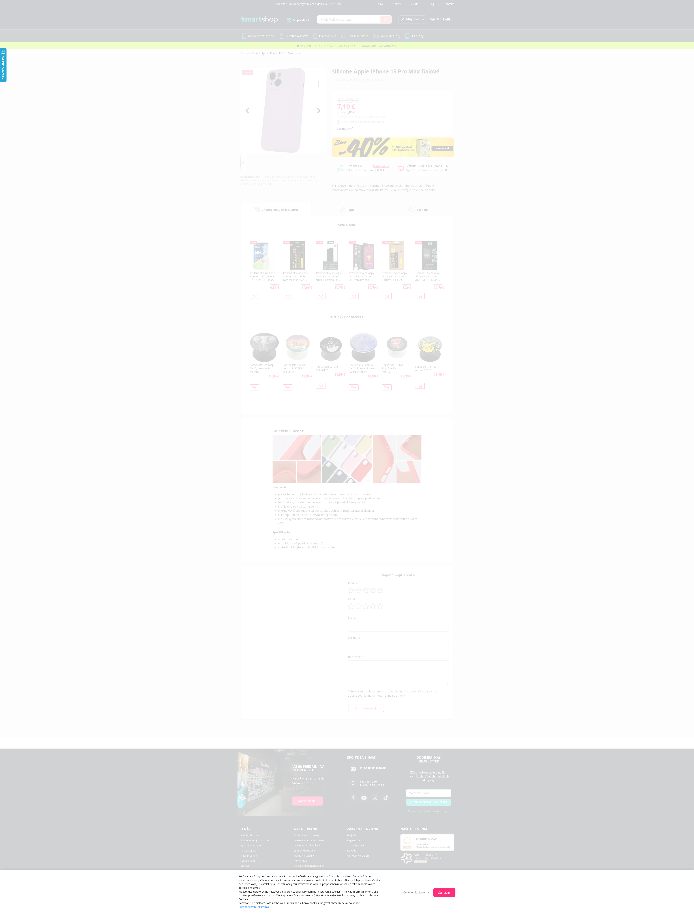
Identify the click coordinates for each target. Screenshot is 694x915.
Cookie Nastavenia (416, 892)
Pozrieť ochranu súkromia (254, 906)
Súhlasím (444, 893)
